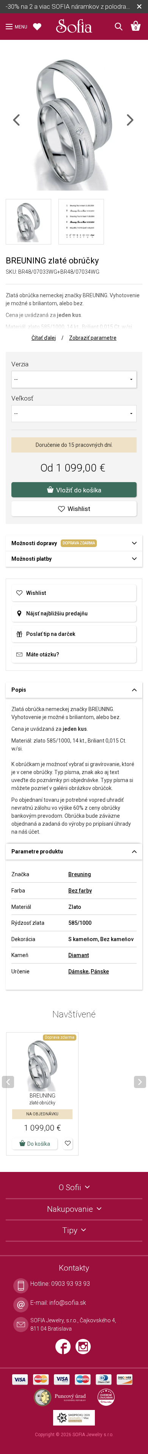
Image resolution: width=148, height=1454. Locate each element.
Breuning (79, 874)
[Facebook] (65, 1350)
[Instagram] (85, 1350)
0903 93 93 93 (70, 1283)
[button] (67, 1144)
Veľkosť (22, 398)
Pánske (100, 971)
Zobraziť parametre (93, 338)
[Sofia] (74, 24)
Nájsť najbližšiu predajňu (57, 613)
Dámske (78, 971)
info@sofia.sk (67, 1302)
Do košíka (38, 1144)
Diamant (78, 955)
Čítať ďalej (43, 338)
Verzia (19, 364)
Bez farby (80, 891)
